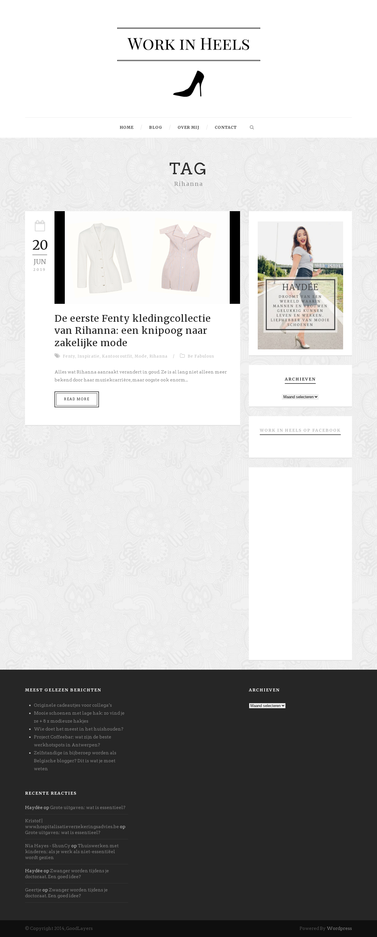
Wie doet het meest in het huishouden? (78, 729)
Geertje (33, 890)
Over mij (188, 127)
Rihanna (158, 356)
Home (127, 127)
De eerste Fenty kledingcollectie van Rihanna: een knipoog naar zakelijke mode (132, 331)
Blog (155, 127)
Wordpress (339, 928)
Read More (77, 399)
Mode (141, 356)
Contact (226, 127)
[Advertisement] (300, 566)
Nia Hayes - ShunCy (47, 845)
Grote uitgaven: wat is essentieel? (87, 807)
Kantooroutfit (117, 356)
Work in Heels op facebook (300, 430)
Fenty (69, 356)
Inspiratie (88, 356)
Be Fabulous (201, 356)
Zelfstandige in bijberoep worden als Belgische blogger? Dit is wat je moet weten (75, 760)
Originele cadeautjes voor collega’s (73, 705)
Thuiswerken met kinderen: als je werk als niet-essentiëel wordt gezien (72, 851)
